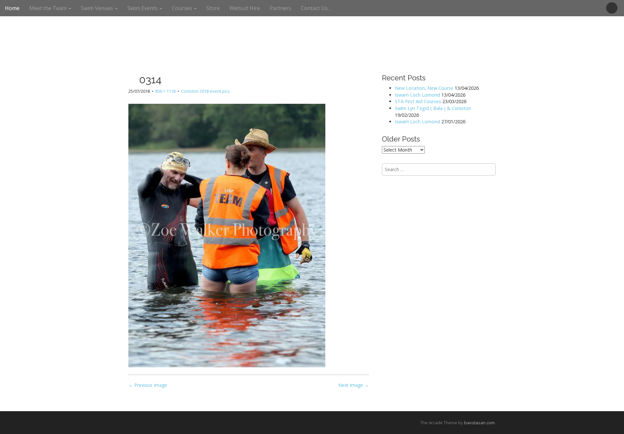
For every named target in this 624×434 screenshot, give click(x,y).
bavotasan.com (479, 423)
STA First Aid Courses (418, 101)
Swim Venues (97, 8)
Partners (280, 8)
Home (12, 8)
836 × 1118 (165, 91)
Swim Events (143, 8)
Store (213, 8)
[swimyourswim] (312, 19)
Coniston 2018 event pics (205, 91)
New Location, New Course (424, 88)
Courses (182, 8)
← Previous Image (147, 385)
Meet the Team (48, 8)
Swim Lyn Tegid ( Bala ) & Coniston (433, 108)
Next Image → (353, 385)
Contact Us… (316, 8)
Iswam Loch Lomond (417, 95)
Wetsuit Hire (244, 8)
